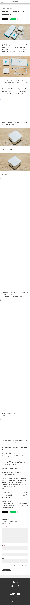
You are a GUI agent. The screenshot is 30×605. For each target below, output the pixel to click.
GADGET (4, 8)
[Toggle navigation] (2, 1)
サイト (3, 558)
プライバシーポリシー (15, 601)
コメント (4, 526)
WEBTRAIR (15, 1)
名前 (3, 545)
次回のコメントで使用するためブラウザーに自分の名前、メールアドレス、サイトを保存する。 (15, 565)
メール (4, 552)
